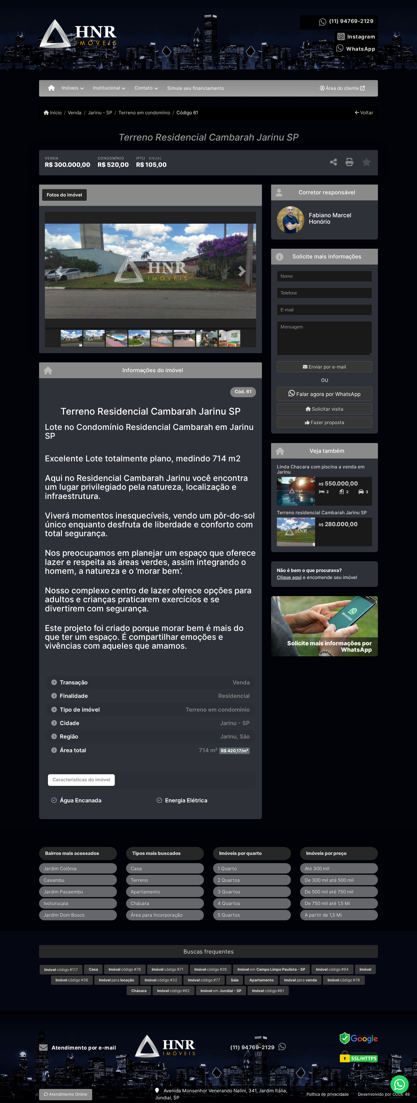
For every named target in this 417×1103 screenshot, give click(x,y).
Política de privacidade (327, 1094)
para (116, 980)
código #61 (268, 990)
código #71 (167, 969)
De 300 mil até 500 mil (329, 880)
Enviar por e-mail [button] (326, 367)
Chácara (140, 903)
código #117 (61, 969)
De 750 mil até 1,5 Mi (327, 903)
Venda (75, 112)
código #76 (125, 969)
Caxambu (54, 880)
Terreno (139, 880)
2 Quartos (229, 880)
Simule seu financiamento (195, 88)
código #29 (210, 969)
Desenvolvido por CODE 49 (384, 1094)
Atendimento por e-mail (83, 1048)
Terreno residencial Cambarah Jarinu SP (322, 512)
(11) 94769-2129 (351, 21)
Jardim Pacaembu (63, 892)
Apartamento (145, 892)
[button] (61, 271)
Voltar (366, 112)
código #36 (72, 980)
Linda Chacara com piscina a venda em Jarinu (320, 469)
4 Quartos (229, 903)
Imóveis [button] (70, 88)
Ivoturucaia (56, 903)
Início (55, 112)
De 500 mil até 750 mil (329, 892)
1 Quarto (227, 868)
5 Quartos (229, 915)
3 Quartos (229, 892)
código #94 (332, 969)
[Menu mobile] (51, 88)
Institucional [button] (106, 88)
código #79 (344, 980)
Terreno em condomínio (144, 112)
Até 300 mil (317, 868)
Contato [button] (144, 88)
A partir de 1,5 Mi (323, 915)
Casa (136, 868)
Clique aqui (289, 577)
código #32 (161, 980)
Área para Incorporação (157, 915)
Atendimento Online (67, 1094)
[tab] (64, 195)
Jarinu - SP (100, 112)
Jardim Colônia (60, 868)
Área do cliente (342, 88)
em (271, 969)
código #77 (204, 980)
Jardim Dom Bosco (64, 915)
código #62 (173, 990)
